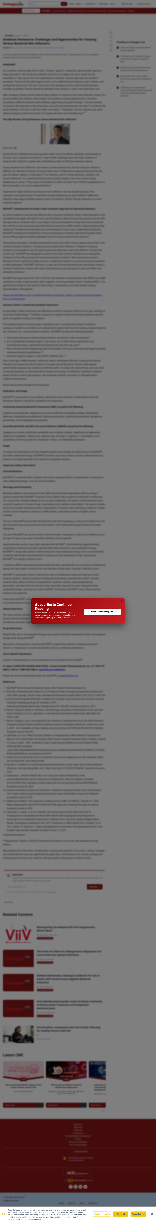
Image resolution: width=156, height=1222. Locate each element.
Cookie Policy (35, 1219)
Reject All (121, 1214)
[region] (78, 1214)
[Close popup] (122, 601)
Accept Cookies (138, 1214)
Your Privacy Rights (102, 1214)
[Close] (152, 1214)
